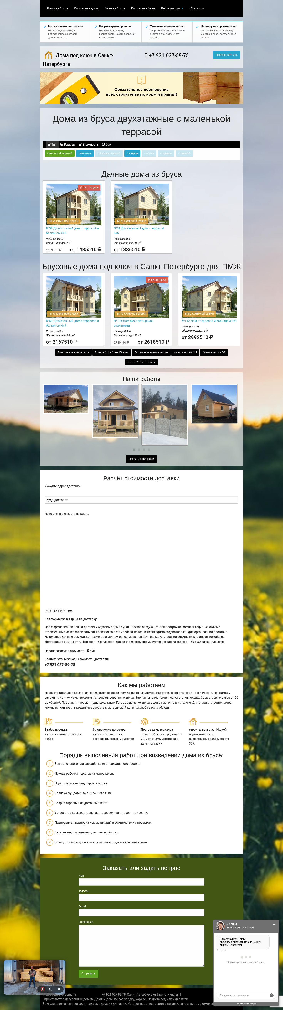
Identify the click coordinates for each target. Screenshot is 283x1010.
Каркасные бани (143, 8)
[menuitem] (57, 8)
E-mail (82, 906)
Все (108, 144)
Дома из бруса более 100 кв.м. (112, 352)
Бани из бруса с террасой (141, 362)
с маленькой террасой (59, 153)
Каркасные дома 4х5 (185, 352)
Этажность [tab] (90, 144)
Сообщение (86, 921)
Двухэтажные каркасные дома (151, 352)
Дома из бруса (57, 8)
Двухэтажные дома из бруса (73, 352)
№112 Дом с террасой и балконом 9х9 (209, 321)
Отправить (88, 973)
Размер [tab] (69, 144)
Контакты (197, 8)
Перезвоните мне (226, 55)
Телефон (84, 891)
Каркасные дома (86, 8)
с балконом (85, 153)
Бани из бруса (115, 8)
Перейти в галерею (141, 459)
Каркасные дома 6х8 (214, 352)
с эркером (132, 153)
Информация (170, 8)
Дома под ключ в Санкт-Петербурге (78, 59)
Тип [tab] (54, 144)
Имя (81, 875)
